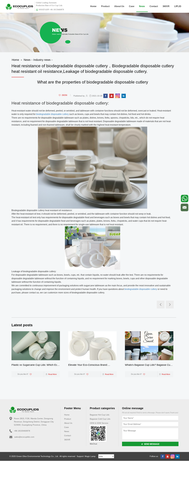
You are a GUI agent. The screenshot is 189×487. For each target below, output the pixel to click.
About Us (119, 6)
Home (93, 6)
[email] (184, 207)
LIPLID (177, 6)
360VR (166, 6)
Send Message (151, 444)
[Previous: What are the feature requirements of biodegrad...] (161, 304)
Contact (154, 6)
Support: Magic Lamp (86, 456)
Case (131, 6)
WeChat (93, 444)
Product (105, 6)
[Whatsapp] (184, 198)
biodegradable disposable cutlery (52, 114)
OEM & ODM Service (99, 423)
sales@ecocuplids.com (24, 437)
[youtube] (111, 96)
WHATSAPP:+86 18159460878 (51, 10)
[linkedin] (123, 96)
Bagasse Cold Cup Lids (100, 419)
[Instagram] (117, 96)
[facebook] (105, 96)
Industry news (42, 59)
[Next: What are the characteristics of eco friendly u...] (170, 304)
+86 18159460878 (22, 431)
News (142, 6)
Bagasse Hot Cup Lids (99, 415)
